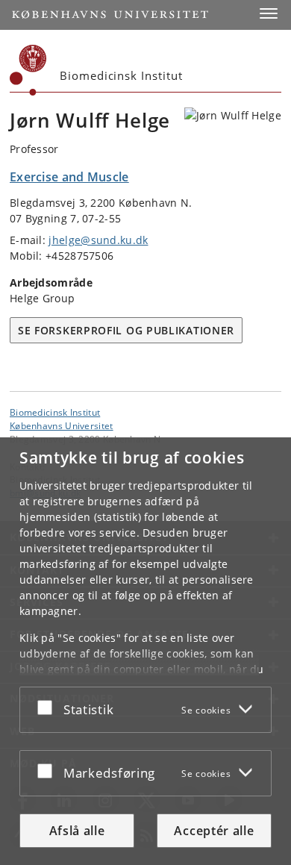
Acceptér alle (214, 830)
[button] (269, 13)
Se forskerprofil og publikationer (126, 330)
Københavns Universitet (61, 425)
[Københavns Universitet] (28, 70)
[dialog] (145, 651)
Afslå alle (77, 830)
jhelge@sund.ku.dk (98, 240)
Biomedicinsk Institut (55, 412)
